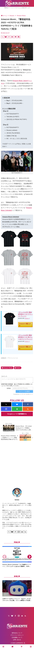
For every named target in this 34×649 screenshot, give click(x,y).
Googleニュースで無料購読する (17, 414)
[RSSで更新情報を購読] (28, 409)
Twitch (18, 368)
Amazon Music (8, 368)
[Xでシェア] (2, 36)
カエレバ (27, 318)
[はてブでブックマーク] (12, 36)
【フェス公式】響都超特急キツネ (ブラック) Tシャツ (25, 314)
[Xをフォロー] (6, 404)
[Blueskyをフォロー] (17, 404)
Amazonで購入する (25, 324)
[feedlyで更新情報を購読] (17, 409)
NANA (17, 500)
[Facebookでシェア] (9, 36)
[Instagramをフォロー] (6, 409)
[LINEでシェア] (15, 36)
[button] (18, 36)
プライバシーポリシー (17, 635)
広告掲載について (17, 637)
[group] (17, 556)
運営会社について (17, 633)
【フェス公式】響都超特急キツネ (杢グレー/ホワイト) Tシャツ (25, 337)
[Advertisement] (17, 463)
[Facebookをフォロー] (28, 404)
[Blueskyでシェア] (5, 36)
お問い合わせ (17, 639)
